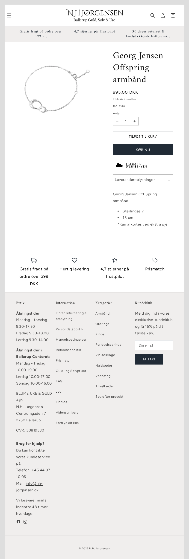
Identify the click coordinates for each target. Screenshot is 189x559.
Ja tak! (148, 359)
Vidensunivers (67, 412)
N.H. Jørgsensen (99, 548)
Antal (117, 113)
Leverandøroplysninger (135, 179)
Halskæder (103, 366)
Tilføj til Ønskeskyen (136, 165)
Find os (61, 402)
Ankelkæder (104, 386)
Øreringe (102, 324)
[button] (153, 15)
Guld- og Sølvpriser (71, 371)
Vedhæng (102, 376)
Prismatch (63, 360)
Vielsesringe (105, 355)
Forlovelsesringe (108, 345)
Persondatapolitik (69, 329)
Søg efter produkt (109, 397)
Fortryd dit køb (67, 423)
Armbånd (102, 314)
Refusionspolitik (68, 350)
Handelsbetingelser (71, 340)
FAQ (59, 381)
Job (59, 392)
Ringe (99, 334)
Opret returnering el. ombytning (72, 316)
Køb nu (143, 150)
